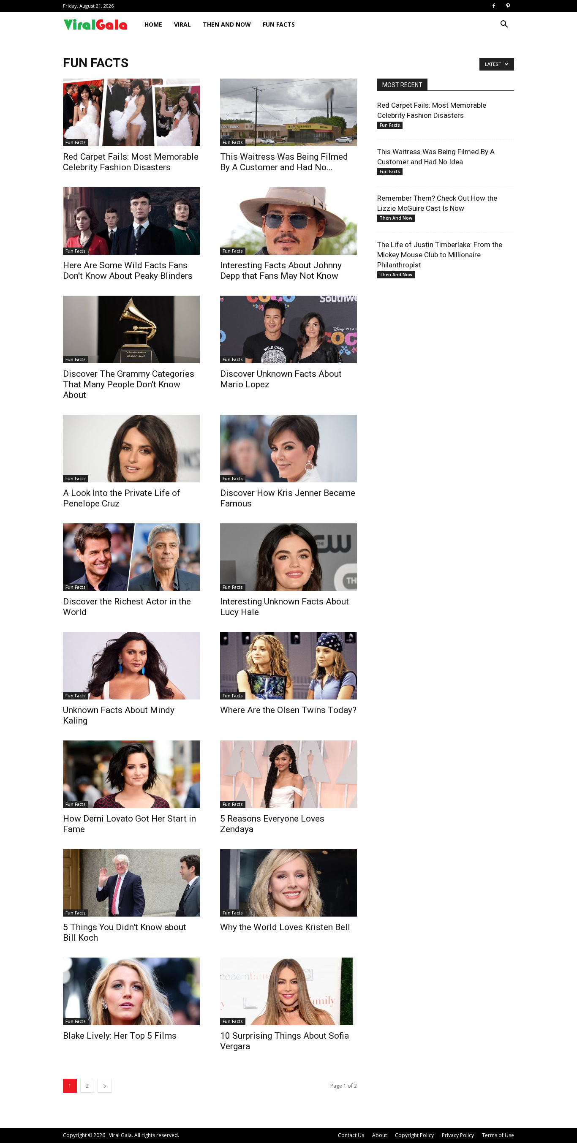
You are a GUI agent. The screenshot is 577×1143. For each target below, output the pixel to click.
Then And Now (227, 24)
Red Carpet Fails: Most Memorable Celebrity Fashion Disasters (131, 162)
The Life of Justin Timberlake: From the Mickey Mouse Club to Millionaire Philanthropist (439, 254)
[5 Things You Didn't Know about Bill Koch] (131, 883)
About (379, 1135)
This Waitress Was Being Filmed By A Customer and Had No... (284, 162)
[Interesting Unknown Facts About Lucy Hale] (288, 557)
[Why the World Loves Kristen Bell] (288, 883)
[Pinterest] (507, 6)
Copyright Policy (414, 1135)
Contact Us (351, 1135)
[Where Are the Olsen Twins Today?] (288, 665)
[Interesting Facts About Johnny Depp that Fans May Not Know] (288, 221)
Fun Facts (279, 24)
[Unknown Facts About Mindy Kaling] (131, 665)
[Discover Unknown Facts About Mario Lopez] (288, 329)
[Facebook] (493, 6)
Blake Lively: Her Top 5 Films (120, 1036)
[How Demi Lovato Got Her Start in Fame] (131, 774)
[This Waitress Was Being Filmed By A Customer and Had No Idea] (288, 112)
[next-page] (105, 1086)
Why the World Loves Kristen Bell (285, 927)
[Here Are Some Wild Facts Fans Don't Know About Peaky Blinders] (131, 221)
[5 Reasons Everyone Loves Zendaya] (288, 774)
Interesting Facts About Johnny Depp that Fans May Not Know (281, 270)
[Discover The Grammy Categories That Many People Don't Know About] (131, 329)
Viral (182, 24)
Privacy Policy (458, 1135)
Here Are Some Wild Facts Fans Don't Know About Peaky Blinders (128, 270)
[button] (504, 25)
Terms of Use (498, 1135)
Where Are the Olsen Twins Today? (288, 710)
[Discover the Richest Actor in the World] (131, 557)
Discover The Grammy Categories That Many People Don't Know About (128, 384)
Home (153, 24)
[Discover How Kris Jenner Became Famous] (288, 448)
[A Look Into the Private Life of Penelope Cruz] (131, 448)
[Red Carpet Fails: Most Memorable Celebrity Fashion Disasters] (131, 112)
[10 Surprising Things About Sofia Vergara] (288, 991)
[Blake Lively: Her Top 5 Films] (131, 991)
